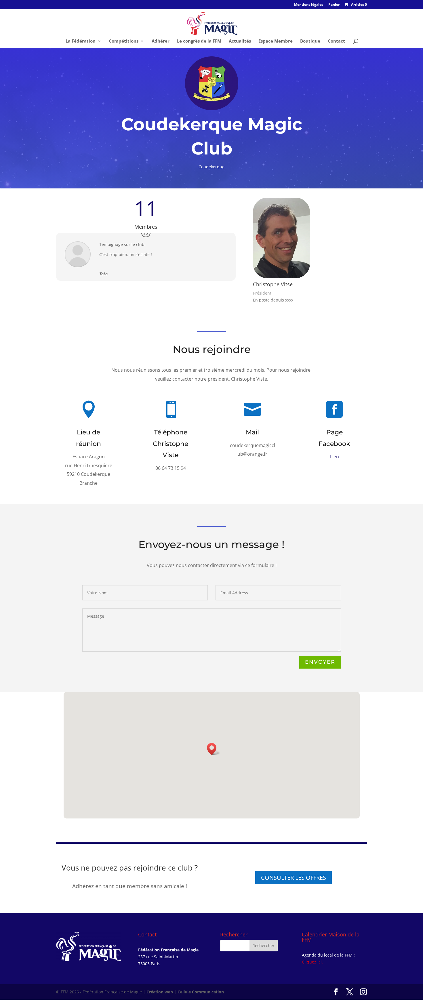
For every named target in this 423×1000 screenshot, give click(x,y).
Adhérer (160, 41)
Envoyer (320, 662)
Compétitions (123, 41)
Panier (334, 5)
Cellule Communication (201, 992)
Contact (336, 41)
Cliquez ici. (312, 962)
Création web (159, 992)
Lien (334, 456)
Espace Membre (275, 41)
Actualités (240, 41)
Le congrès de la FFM (199, 41)
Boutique (310, 41)
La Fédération (81, 41)
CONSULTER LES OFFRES (293, 877)
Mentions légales (308, 5)
